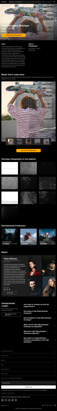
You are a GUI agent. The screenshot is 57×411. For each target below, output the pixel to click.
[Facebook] (4, 289)
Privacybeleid (43, 390)
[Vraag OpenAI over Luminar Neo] (2, 400)
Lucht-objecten (6, 243)
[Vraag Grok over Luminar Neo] (12, 400)
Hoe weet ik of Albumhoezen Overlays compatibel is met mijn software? (40, 340)
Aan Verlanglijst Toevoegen (9, 235)
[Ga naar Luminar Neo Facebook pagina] (42, 405)
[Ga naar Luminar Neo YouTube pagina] (50, 405)
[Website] (9, 289)
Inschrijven (28, 387)
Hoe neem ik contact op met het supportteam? (40, 305)
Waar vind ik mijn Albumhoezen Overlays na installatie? (40, 325)
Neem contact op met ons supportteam (10, 314)
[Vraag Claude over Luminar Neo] (9, 400)
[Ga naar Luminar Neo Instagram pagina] (45, 405)
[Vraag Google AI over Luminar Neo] (15, 400)
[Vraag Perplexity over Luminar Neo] (5, 400)
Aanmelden (48, 2)
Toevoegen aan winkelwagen (13, 35)
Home (2, 5)
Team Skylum (12, 28)
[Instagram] (7, 289)
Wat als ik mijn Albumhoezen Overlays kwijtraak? (40, 332)
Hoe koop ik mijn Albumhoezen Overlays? (40, 312)
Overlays (7, 5)
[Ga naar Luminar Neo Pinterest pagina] (55, 405)
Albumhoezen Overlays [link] (15, 5)
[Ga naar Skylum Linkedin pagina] (47, 405)
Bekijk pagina (10, 292)
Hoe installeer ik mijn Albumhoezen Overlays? (40, 319)
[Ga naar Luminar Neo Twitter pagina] (52, 405)
